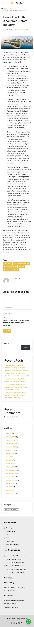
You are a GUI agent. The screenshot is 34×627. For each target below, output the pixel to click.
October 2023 (10, 477)
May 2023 (9, 490)
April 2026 (9, 433)
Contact (8, 538)
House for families (10, 266)
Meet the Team (10, 531)
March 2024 (10, 463)
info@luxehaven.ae (12, 607)
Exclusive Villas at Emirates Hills (16, 556)
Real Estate (15, 270)
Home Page (9, 528)
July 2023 (9, 487)
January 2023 (10, 493)
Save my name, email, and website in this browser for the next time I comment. (16, 322)
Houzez (21, 266)
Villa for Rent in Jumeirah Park (15, 572)
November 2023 (11, 473)
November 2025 (11, 447)
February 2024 (11, 467)
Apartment (7, 263)
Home (5, 8)
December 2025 (11, 443)
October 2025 (10, 450)
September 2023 (11, 480)
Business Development (21, 263)
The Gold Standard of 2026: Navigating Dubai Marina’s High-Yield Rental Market (16, 387)
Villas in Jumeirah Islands (13, 559)
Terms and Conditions (12, 544)
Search (6, 343)
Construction (12, 8)
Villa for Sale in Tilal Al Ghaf (14, 566)
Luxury (6, 270)
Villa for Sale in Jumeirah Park (15, 562)
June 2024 (9, 457)
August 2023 (10, 483)
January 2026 (10, 440)
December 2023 (11, 470)
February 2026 (11, 437)
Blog (7, 534)
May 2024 (9, 460)
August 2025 (10, 453)
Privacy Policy (10, 541)
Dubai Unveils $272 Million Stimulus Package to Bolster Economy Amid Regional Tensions (16, 367)
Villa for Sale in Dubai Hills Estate (16, 569)
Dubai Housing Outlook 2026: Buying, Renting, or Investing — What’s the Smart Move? (16, 395)
